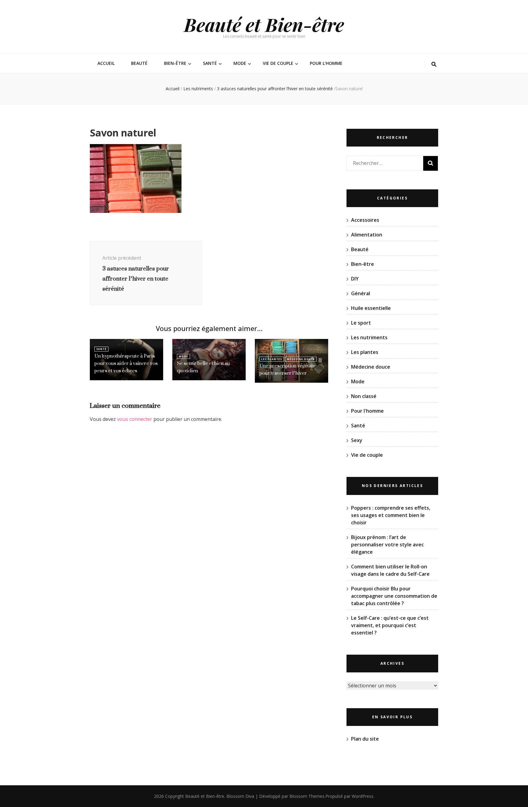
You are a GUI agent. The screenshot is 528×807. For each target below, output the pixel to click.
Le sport (361, 322)
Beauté (139, 63)
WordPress (362, 796)
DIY (355, 278)
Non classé (363, 396)
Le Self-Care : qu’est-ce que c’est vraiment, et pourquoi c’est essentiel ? (390, 625)
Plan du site (365, 738)
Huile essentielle (371, 308)
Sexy (356, 440)
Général (360, 293)
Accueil (106, 63)
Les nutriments (198, 88)
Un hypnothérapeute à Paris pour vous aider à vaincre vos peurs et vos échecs (126, 363)
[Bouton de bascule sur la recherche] (433, 64)
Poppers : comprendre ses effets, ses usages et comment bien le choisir (390, 515)
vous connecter (134, 419)
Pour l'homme (367, 410)
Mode (239, 63)
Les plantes (271, 359)
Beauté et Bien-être (264, 24)
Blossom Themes (306, 796)
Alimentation (366, 234)
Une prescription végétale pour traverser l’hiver (287, 369)
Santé (210, 63)
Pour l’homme (326, 63)
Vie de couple (278, 63)
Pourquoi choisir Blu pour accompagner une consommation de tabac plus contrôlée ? (394, 596)
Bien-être (175, 63)
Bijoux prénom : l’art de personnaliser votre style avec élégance (387, 544)
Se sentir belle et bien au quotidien (203, 367)
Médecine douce (301, 359)
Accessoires (365, 220)
